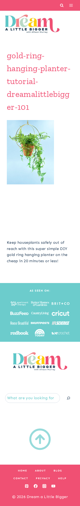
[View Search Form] (62, 5)
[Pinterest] (27, 486)
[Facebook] (35, 486)
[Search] (68, 398)
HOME (22, 470)
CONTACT (20, 478)
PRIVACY (43, 478)
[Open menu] (71, 5)
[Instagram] (44, 486)
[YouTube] (53, 486)
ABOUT (40, 470)
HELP (62, 478)
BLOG (58, 470)
